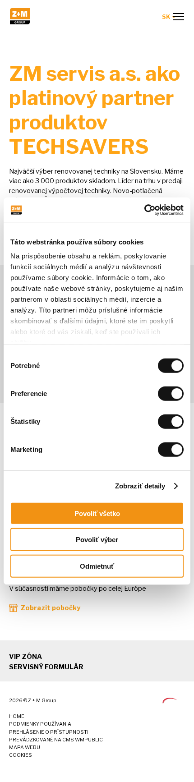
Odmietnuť (97, 566)
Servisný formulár (46, 667)
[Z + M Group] (20, 22)
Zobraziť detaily (140, 486)
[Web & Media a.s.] (169, 701)
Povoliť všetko (97, 513)
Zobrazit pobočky (50, 608)
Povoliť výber (97, 539)
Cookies (20, 755)
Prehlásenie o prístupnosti (48, 732)
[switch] (171, 393)
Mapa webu (24, 747)
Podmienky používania (40, 724)
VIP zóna (25, 657)
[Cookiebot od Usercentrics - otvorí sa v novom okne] (144, 210)
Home (16, 716)
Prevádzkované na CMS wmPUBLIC (56, 740)
